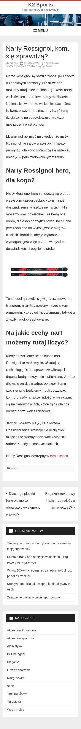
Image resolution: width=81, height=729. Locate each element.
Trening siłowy (17, 693)
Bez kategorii (16, 654)
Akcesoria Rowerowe (21, 630)
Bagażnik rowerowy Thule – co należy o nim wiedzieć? (60, 500)
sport (14, 468)
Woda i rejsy (15, 709)
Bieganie (13, 662)
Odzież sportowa (18, 670)
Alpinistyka (14, 646)
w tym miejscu (57, 456)
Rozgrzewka (15, 678)
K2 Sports (40, 4)
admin (14, 63)
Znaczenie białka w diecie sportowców (33, 597)
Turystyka (14, 701)
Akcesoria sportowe (20, 638)
